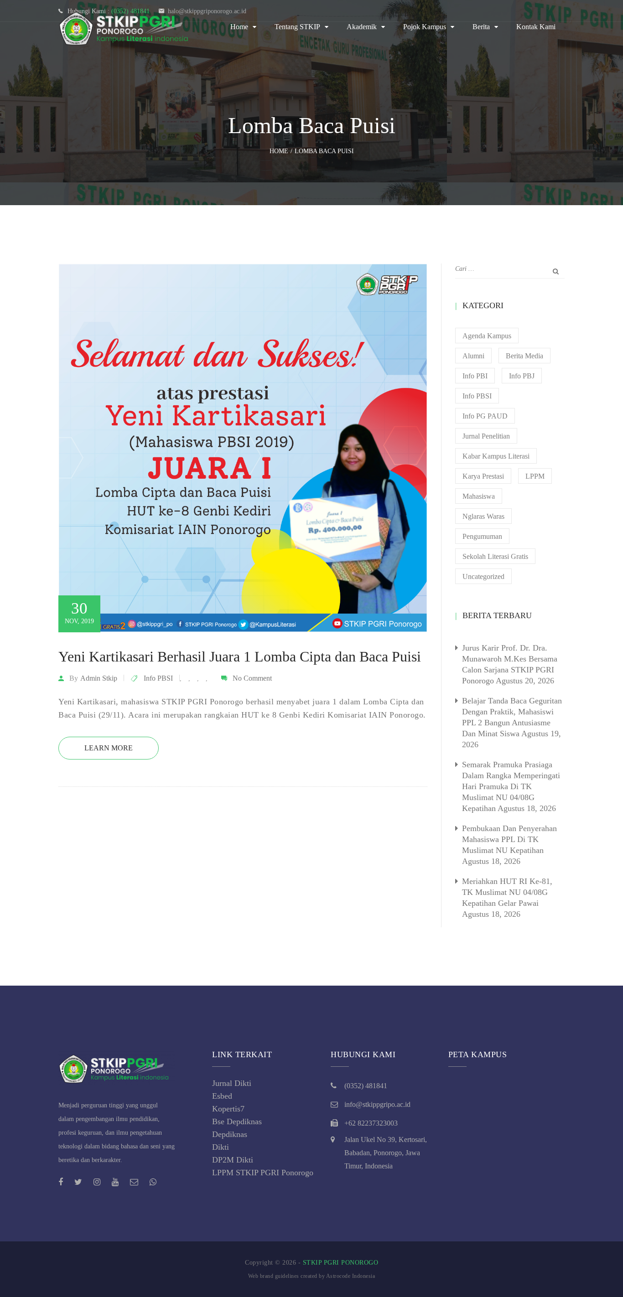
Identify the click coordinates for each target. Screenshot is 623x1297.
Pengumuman (482, 536)
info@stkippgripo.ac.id (377, 1104)
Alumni (473, 356)
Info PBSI (158, 678)
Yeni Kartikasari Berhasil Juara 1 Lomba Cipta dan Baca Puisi (239, 656)
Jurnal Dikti (231, 1083)
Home (239, 27)
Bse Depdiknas (237, 1121)
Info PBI (475, 376)
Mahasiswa (478, 496)
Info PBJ (522, 376)
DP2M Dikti (232, 1159)
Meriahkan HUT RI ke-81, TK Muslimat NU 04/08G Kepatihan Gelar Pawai (507, 892)
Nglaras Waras (483, 516)
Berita (481, 27)
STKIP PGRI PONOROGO (341, 1262)
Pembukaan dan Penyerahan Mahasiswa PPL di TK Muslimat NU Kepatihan (509, 839)
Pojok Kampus (424, 27)
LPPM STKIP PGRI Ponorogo (262, 1172)
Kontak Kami (536, 27)
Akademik (362, 27)
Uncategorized (483, 576)
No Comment (252, 678)
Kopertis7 (228, 1108)
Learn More (108, 748)
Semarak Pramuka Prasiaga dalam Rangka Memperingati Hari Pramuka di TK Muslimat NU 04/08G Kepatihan (511, 786)
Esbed (222, 1096)
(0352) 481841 (365, 1086)
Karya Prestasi (483, 476)
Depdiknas (229, 1134)
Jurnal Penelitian (486, 436)
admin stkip (98, 678)
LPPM (535, 476)
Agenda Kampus (486, 336)
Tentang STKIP (297, 27)
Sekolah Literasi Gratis (495, 556)
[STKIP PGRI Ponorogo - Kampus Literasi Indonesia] (126, 27)
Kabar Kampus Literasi (496, 456)
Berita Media (524, 356)
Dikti (220, 1147)
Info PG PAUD (485, 416)
